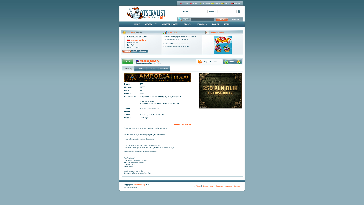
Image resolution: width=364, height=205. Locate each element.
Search (205, 186)
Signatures (164, 69)
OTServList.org (139, 184)
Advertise (228, 186)
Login (212, 186)
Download (219, 186)
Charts (140, 69)
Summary (128, 69)
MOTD (152, 69)
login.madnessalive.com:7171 (148, 63)
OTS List (197, 186)
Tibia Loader (141, 51)
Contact (237, 186)
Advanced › (236, 19)
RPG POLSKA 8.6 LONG (137, 37)
